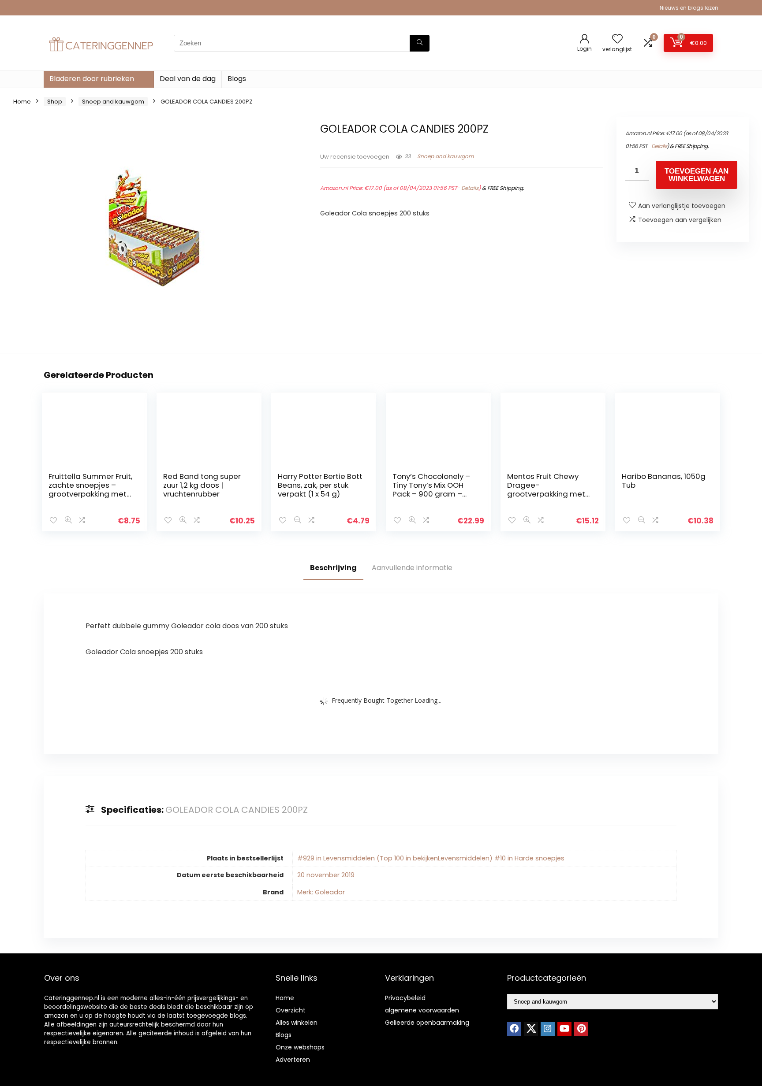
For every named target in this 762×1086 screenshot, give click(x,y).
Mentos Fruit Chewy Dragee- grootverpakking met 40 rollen (546, 489)
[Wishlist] (617, 39)
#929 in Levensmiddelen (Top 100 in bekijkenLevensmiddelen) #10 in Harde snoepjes (430, 858)
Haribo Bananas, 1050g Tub (664, 480)
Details (469, 188)
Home (22, 101)
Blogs (237, 79)
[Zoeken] (420, 43)
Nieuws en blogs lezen (689, 7)
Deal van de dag (188, 79)
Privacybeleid (405, 997)
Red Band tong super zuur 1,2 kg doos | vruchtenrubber (202, 485)
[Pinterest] (581, 1029)
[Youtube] (564, 1029)
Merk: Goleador (321, 892)
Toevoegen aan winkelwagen (696, 175)
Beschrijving (333, 568)
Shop (54, 101)
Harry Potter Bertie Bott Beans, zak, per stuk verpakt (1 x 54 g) (320, 485)
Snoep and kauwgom (113, 101)
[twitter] (531, 1029)
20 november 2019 (326, 875)
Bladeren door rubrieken (91, 79)
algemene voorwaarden (422, 1010)
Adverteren (293, 1059)
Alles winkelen (297, 1022)
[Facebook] (514, 1029)
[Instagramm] (548, 1029)
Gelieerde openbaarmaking (427, 1022)
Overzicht (291, 1010)
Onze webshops (300, 1047)
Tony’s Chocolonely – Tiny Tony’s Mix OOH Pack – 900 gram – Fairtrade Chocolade (431, 489)
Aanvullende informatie (412, 568)
